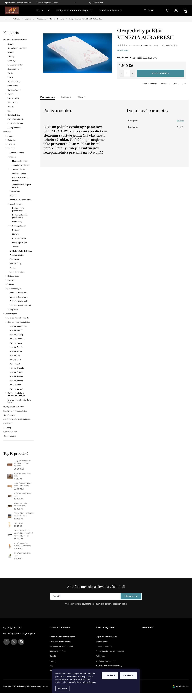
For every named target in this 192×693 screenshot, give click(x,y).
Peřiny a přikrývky (19, 242)
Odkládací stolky (14, 90)
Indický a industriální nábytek (15, 411)
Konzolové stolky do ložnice (21, 199)
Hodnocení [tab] (66, 97)
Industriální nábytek (15, 123)
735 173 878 (14, 628)
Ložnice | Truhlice (17, 152)
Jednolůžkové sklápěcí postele (21, 185)
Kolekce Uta (15, 355)
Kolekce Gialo (15, 359)
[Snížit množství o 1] (121, 73)
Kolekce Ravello (16, 376)
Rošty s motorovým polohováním (20, 216)
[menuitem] (42, 10)
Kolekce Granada (17, 368)
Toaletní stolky (15, 263)
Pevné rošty (17, 221)
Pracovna (11, 280)
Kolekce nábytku (10, 313)
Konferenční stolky (15, 65)
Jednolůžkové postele (21, 165)
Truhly (12, 267)
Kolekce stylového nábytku (18, 318)
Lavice (10, 77)
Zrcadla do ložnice (17, 272)
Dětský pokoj (13, 309)
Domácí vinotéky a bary (17, 48)
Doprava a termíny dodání (106, 637)
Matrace (15, 234)
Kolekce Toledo (16, 330)
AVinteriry (14, 642)
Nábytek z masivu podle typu (15, 39)
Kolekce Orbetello (17, 338)
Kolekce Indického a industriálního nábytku (16, 394)
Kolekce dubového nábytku (19, 322)
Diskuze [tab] (81, 97)
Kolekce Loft (15, 364)
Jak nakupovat (102, 641)
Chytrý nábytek (14, 115)
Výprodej (7, 427)
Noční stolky (13, 85)
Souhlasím (128, 675)
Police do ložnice (17, 255)
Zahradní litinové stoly (19, 301)
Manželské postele (19, 161)
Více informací (89, 682)
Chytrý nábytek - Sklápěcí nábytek (17, 419)
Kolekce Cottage (16, 347)
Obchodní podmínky (104, 646)
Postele (11, 94)
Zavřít (131, 83)
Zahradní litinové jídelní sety (21, 305)
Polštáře (15, 230)
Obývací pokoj (13, 276)
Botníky (11, 52)
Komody (11, 56)
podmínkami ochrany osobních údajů (110, 603)
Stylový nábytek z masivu (13, 406)
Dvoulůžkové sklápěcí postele (21, 179)
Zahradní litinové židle (19, 292)
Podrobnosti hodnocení (149, 45)
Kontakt (53, 656)
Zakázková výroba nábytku (47, 2)
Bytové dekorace (10, 431)
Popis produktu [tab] (47, 97)
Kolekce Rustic (16, 343)
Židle (9, 111)
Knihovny (11, 60)
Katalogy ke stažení (57, 651)
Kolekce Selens (16, 372)
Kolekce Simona (16, 380)
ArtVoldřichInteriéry (6, 642)
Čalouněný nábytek (15, 119)
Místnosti (7, 131)
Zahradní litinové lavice (19, 297)
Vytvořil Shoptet (182, 686)
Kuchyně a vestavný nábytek (61, 646)
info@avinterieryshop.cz (21, 633)
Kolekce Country (16, 334)
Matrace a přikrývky (18, 226)
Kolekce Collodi (16, 389)
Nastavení (62, 688)
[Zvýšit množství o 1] (132, 73)
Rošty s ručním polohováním (18, 209)
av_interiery (21, 642)
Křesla (10, 73)
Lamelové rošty (16, 204)
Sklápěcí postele (18, 169)
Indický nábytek (14, 127)
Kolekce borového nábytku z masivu (19, 401)
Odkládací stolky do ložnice (21, 251)
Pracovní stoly (13, 98)
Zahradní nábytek (15, 288)
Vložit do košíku (160, 73)
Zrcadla (10, 44)
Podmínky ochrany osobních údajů (110, 651)
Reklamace (100, 656)
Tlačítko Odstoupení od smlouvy (109, 666)
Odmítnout (110, 675)
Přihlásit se (131, 596)
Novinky (53, 661)
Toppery (15, 246)
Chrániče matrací (19, 238)
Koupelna (11, 140)
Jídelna (10, 136)
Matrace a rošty (14, 81)
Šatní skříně (12, 102)
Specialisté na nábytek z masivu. (18, 2)
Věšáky (10, 106)
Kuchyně (11, 144)
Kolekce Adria (15, 384)
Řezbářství (7, 423)
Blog (51, 665)
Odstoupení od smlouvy (105, 661)
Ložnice (11, 148)
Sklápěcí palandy (19, 173)
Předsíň (11, 284)
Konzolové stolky (14, 69)
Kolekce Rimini (16, 351)
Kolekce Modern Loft (18, 326)
